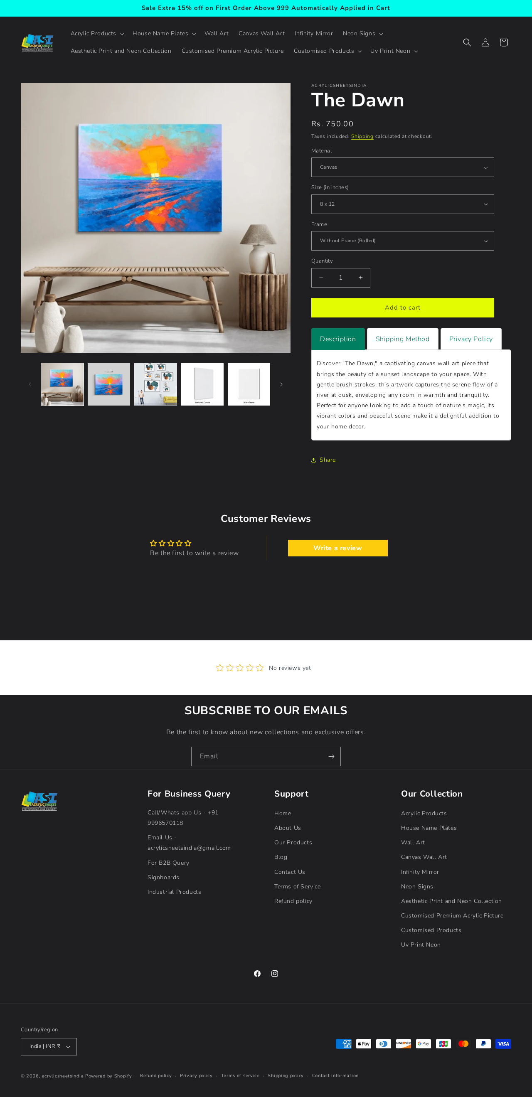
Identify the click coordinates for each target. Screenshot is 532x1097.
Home (282, 813)
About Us (287, 828)
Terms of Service (297, 886)
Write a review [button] (337, 548)
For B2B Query (169, 863)
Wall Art (413, 842)
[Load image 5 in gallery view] (249, 384)
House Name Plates (429, 828)
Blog (280, 857)
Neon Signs (417, 886)
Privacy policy (196, 1075)
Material (321, 151)
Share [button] (328, 460)
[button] (97, 33)
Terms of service (240, 1075)
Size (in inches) (330, 187)
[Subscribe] (331, 756)
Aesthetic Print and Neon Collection (451, 901)
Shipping (362, 136)
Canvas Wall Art (424, 857)
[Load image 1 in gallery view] (62, 384)
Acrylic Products (424, 813)
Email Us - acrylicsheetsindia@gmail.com (189, 843)
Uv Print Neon (421, 945)
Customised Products (431, 930)
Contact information (335, 1075)
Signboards (164, 877)
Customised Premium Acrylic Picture (452, 916)
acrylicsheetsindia (63, 1076)
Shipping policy (286, 1075)
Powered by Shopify (108, 1076)
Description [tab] (338, 339)
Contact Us (289, 872)
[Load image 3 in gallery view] (155, 384)
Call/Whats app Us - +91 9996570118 (183, 818)
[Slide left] (30, 384)
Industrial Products (174, 892)
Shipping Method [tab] (403, 339)
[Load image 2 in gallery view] (109, 384)
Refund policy (293, 901)
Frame (319, 224)
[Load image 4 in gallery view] (202, 384)
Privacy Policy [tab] (471, 339)
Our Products (293, 842)
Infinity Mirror (420, 872)
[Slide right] (281, 384)
